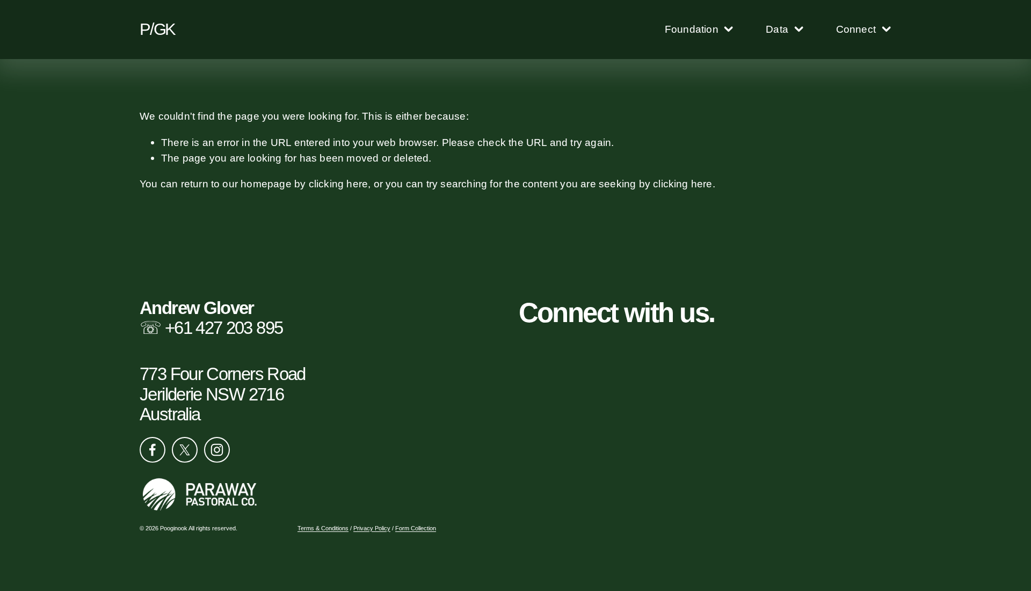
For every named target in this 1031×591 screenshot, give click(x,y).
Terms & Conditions (322, 528)
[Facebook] (152, 450)
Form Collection (415, 528)
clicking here (338, 183)
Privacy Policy (371, 528)
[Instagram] (217, 450)
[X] (185, 450)
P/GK (157, 29)
